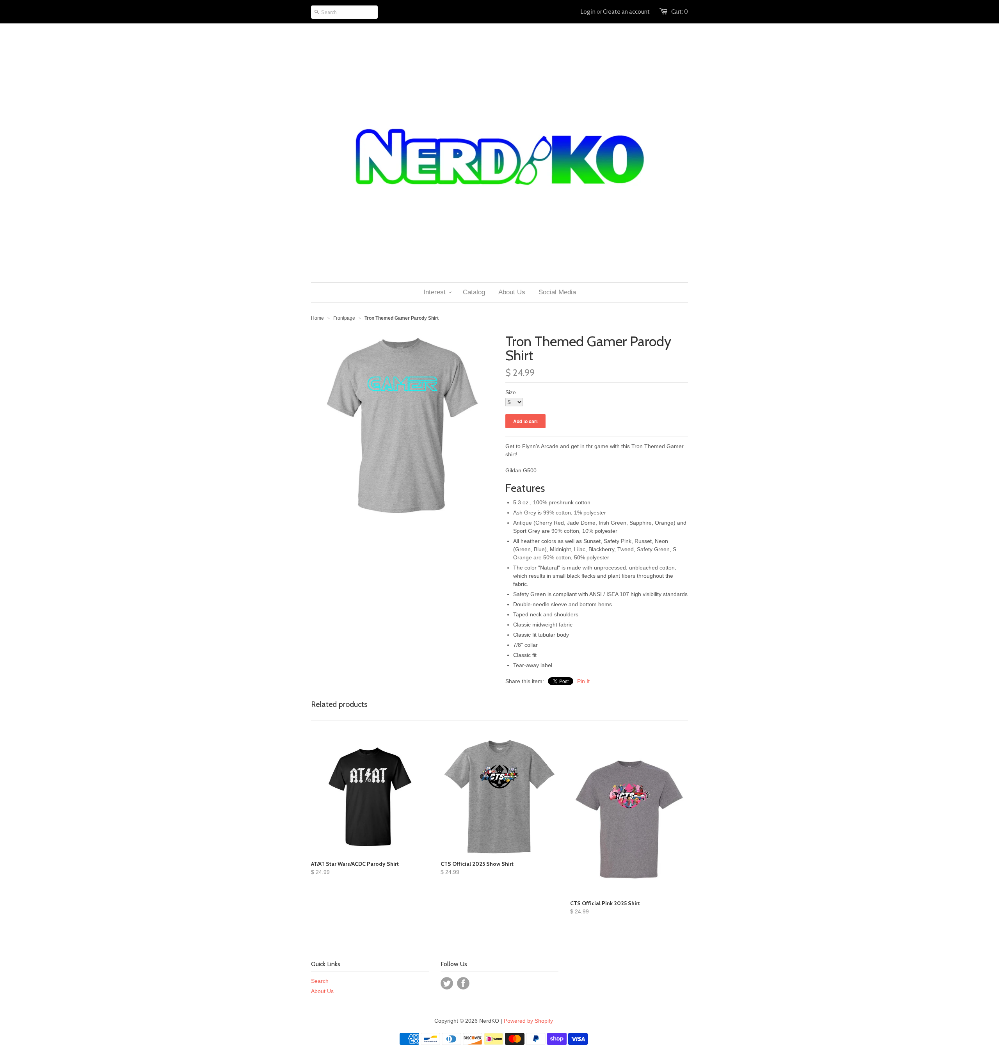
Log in (588, 11)
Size (510, 392)
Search (320, 981)
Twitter (447, 983)
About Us (322, 991)
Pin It (583, 681)
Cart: (679, 11)
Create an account (626, 11)
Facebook (463, 983)
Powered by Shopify (528, 1021)
